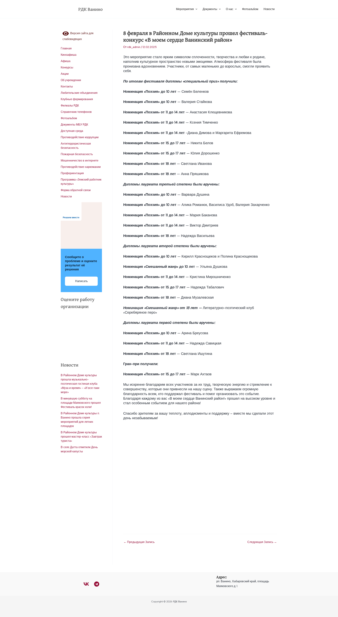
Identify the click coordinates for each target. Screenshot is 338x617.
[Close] (334, 4)
